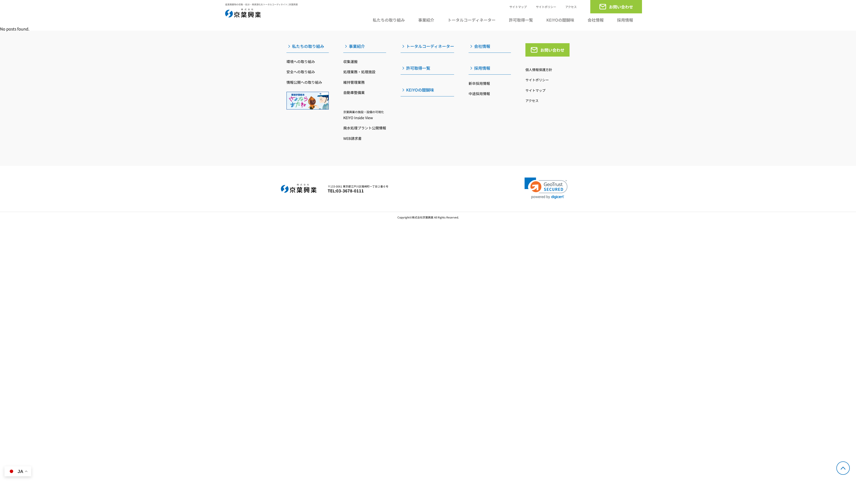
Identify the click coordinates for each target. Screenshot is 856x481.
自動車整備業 (354, 92)
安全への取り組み (300, 71)
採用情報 (625, 20)
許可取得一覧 (521, 20)
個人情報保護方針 (538, 69)
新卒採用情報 (479, 83)
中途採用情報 (479, 93)
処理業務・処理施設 (359, 71)
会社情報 (596, 20)
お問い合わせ (552, 50)
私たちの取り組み (389, 20)
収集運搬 (350, 61)
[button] (546, 188)
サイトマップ (518, 7)
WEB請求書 (352, 138)
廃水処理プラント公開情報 (364, 127)
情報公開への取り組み (304, 82)
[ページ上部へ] (843, 468)
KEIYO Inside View (363, 115)
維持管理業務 (354, 82)
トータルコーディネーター (472, 20)
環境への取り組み (300, 61)
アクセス (571, 7)
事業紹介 (426, 20)
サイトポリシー (546, 7)
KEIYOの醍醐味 (560, 20)
